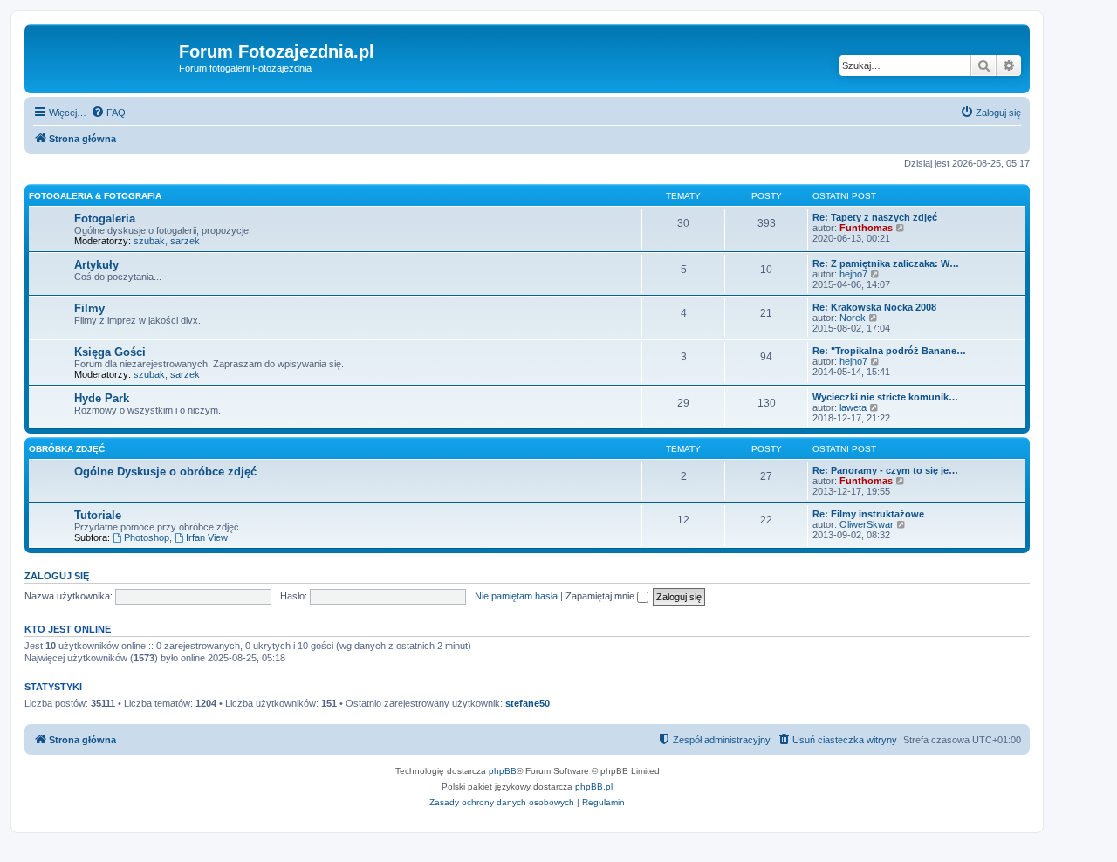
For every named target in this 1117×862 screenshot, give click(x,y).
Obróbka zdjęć (67, 449)
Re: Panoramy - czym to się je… (885, 470)
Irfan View (207, 537)
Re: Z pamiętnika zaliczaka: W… (885, 263)
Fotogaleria (104, 218)
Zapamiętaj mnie (601, 596)
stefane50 (527, 703)
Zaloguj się (56, 576)
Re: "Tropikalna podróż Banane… (889, 350)
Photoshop (146, 537)
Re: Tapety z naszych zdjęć (874, 217)
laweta (853, 407)
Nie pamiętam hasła (516, 596)
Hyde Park (101, 398)
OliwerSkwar (866, 524)
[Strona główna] (104, 57)
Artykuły (96, 264)
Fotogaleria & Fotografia (95, 196)
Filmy (89, 308)
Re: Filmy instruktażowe (868, 514)
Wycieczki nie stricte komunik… (885, 397)
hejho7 (853, 274)
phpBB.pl (594, 786)
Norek (852, 317)
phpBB (503, 771)
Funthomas (866, 227)
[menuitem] (108, 112)
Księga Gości (110, 352)
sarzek (185, 241)
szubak (149, 241)
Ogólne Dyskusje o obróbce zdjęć (165, 471)
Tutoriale (97, 515)
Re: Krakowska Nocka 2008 (874, 307)
